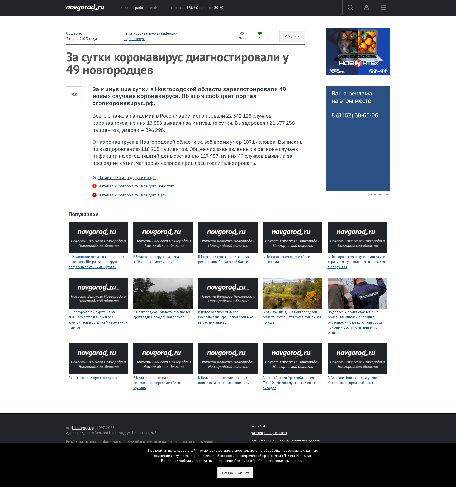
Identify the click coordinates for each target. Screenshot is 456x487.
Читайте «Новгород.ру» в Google (127, 177)
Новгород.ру (82, 427)
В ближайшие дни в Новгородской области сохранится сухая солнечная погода (292, 317)
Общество (74, 33)
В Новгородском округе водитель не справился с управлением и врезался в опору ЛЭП (356, 261)
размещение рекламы (269, 432)
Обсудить (292, 36)
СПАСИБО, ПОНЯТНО (235, 473)
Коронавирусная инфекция (155, 33)
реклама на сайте (379, 194)
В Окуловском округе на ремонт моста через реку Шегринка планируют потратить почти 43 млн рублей (98, 261)
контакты (258, 425)
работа (140, 7)
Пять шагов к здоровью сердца (93, 377)
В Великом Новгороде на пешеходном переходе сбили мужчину (156, 382)
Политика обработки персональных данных (269, 460)
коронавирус (134, 38)
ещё (153, 7)
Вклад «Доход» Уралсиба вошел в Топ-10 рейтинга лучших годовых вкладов (289, 382)
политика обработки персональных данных (286, 440)
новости (125, 7)
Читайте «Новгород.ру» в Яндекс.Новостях (136, 186)
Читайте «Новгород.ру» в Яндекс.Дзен (132, 195)
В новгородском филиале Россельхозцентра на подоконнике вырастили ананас (225, 317)
